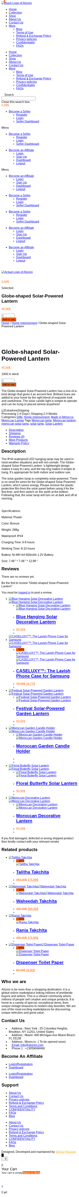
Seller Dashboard (27, 121)
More (12, 25)
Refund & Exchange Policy (33, 35)
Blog (19, 29)
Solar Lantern (54, 423)
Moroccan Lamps (12, 420)
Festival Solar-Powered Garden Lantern (40, 711)
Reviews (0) (16, 436)
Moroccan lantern (64, 420)
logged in (24, 592)
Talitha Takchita (32, 871)
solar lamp (37, 423)
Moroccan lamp (42, 420)
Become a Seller (19, 111)
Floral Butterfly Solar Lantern (46, 783)
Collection (15, 12)
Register (21, 114)
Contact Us (16, 22)
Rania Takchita (31, 930)
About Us (15, 19)
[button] (39, 94)
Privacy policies (26, 39)
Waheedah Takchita (36, 901)
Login (20, 118)
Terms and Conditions (23, 1106)
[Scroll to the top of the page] (2, 1155)
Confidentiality (25, 42)
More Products (18, 439)
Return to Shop (31, 1172)
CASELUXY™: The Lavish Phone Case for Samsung (43, 673)
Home (13, 9)
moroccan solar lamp (15, 423)
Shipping (15, 433)
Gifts (19, 417)
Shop (12, 15)
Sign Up (21, 156)
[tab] (43, 430)
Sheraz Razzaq (65, 1151)
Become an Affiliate (21, 150)
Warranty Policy (19, 443)
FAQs (20, 45)
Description (16, 430)
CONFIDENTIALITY (22, 1109)
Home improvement (24, 323)
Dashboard (23, 160)
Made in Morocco (62, 417)
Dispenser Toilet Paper (40, 962)
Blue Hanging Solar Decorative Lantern (36, 619)
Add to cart (9, 319)
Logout (20, 163)
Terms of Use (24, 32)
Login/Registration (21, 1064)
